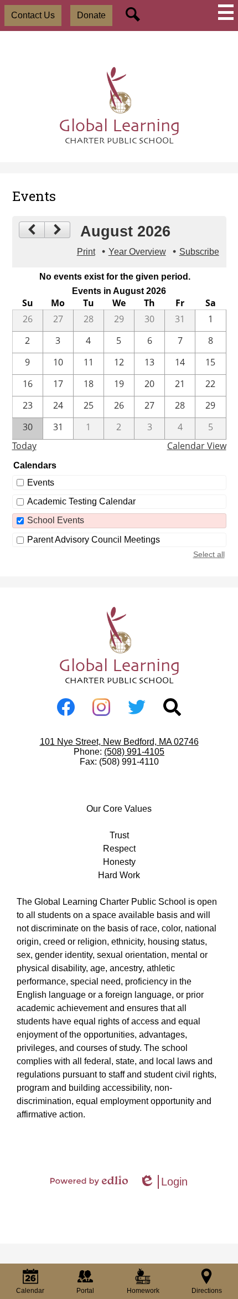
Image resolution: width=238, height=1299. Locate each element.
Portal (85, 1291)
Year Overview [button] (137, 251)
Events (40, 482)
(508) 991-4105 (134, 751)
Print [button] (86, 251)
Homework (143, 1291)
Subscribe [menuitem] (199, 251)
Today (24, 446)
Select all (209, 554)
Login (163, 1182)
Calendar (30, 1291)
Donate (91, 15)
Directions (207, 1291)
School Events (55, 520)
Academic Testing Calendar (81, 501)
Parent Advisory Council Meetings (93, 539)
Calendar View (196, 446)
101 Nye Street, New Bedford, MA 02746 (119, 741)
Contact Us (33, 15)
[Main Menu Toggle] (226, 12)
